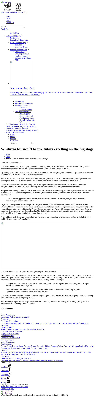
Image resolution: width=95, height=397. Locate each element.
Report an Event (7, 338)
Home (8, 155)
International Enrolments (24, 323)
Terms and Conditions (9, 387)
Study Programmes (8, 315)
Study (11, 36)
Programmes (14, 38)
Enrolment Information (21, 126)
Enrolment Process (8, 323)
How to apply (20, 52)
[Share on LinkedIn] (1, 313)
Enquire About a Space (39, 348)
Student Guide (6, 329)
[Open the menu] (47, 2)
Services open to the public (21, 348)
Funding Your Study (41, 323)
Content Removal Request (11, 361)
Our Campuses (6, 344)
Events (8, 19)
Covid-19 (16, 338)
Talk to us (18, 45)
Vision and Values (17, 352)
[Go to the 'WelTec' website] (6, 393)
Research (80, 352)
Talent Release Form (55, 361)
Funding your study (22, 56)
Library (8, 21)
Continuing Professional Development (15, 317)
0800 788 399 (6, 359)
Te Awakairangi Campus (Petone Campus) (28, 346)
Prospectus (5, 319)
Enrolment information (18, 50)
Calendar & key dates (23, 58)
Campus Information (19, 329)
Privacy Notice (22, 387)
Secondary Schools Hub (19, 40)
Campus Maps (6, 346)
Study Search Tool (7, 342)
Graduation (31, 329)
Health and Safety (7, 336)
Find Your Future (20, 124)
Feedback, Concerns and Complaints (34, 361)
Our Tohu (62, 352)
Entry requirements (22, 54)
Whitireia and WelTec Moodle (12, 332)
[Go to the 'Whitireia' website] (7, 391)
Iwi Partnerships (53, 352)
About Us (15, 132)
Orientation (53, 323)
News (8, 16)
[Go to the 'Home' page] (12, 10)
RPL (16, 60)
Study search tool (21, 47)
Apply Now (5, 29)
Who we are (5, 352)
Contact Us (10, 23)
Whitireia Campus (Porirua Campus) (57, 346)
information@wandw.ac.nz (21, 359)
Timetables (40, 329)
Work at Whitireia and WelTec (35, 352)
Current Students (17, 128)
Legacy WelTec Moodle (10, 334)
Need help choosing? (18, 43)
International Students (22, 130)
